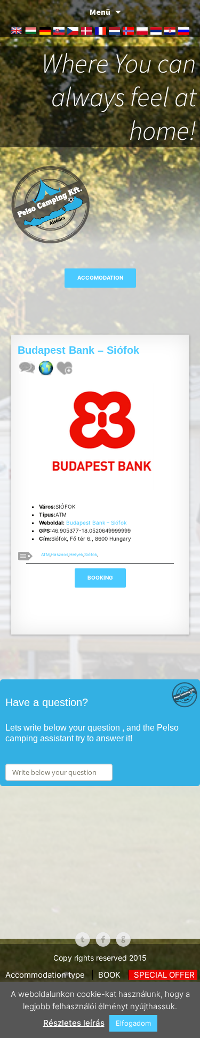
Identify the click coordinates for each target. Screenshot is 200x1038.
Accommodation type (45, 975)
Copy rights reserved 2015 (100, 957)
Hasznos (59, 554)
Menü (100, 11)
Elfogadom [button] (133, 1023)
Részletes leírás (74, 1023)
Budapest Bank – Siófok (96, 522)
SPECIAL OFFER (164, 975)
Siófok (90, 554)
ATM (45, 554)
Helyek (76, 554)
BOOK (109, 975)
